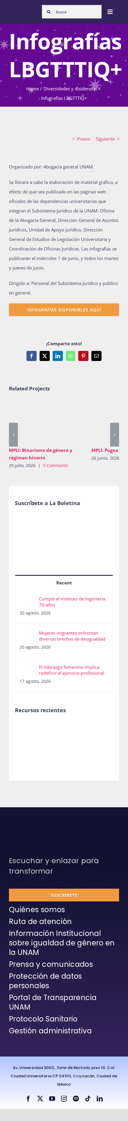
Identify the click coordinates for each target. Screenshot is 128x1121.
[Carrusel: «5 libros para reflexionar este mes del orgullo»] (25, 748)
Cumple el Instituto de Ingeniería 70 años (72, 602)
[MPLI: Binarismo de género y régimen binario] (45, 421)
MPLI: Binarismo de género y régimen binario (37, 421)
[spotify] (76, 1099)
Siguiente (105, 139)
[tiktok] (88, 1099)
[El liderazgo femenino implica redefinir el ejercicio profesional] (27, 669)
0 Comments (55, 465)
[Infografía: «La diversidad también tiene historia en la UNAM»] (47, 745)
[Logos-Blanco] (24, 9)
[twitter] (40, 1099)
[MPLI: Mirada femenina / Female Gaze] (90, 728)
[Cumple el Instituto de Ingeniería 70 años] (27, 600)
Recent (64, 583)
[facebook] (28, 1099)
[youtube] (52, 1099)
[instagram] (64, 1099)
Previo (83, 139)
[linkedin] (100, 1099)
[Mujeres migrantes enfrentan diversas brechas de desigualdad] (27, 635)
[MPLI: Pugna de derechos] (68, 728)
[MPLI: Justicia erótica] (25, 728)
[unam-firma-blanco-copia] (25, 822)
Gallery (54, 421)
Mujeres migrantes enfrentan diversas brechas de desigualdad (72, 636)
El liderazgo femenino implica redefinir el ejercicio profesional (71, 670)
